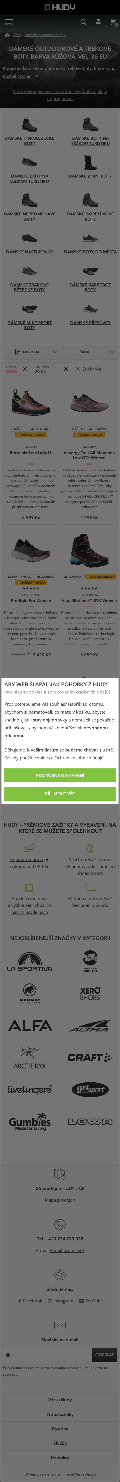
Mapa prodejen (60, 1200)
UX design (32, 1474)
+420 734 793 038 (64, 1238)
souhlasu (10, 1374)
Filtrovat (32, 352)
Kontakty (60, 1457)
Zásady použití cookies (27, 758)
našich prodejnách (29, 912)
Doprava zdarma (26, 859)
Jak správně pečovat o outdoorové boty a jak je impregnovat (60, 95)
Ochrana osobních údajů (79, 758)
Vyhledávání (83, 22)
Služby (60, 1443)
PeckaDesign (85, 1474)
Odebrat (25, 369)
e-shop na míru (57, 1474)
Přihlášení (98, 22)
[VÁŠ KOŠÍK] (112, 22)
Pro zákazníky (60, 1414)
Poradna (60, 1428)
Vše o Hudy (60, 1399)
